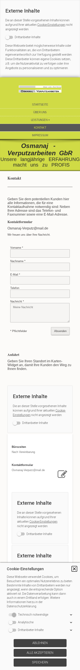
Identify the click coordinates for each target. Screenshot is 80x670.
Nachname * (17, 261)
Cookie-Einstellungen (51, 24)
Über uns (40, 112)
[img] (40, 89)
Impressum (40, 135)
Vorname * (16, 247)
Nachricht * (17, 301)
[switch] (22, 37)
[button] (74, 568)
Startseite (40, 104)
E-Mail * (15, 274)
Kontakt (40, 127)
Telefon (14, 288)
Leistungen (39, 120)
